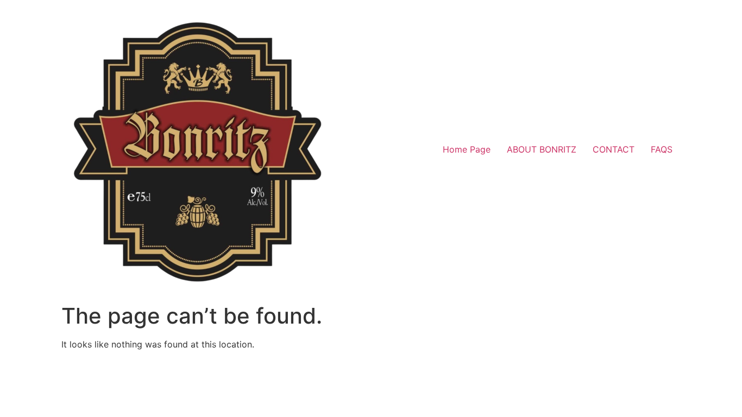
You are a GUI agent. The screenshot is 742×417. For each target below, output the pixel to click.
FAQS (661, 149)
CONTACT (613, 149)
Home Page (467, 149)
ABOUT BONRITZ (541, 149)
